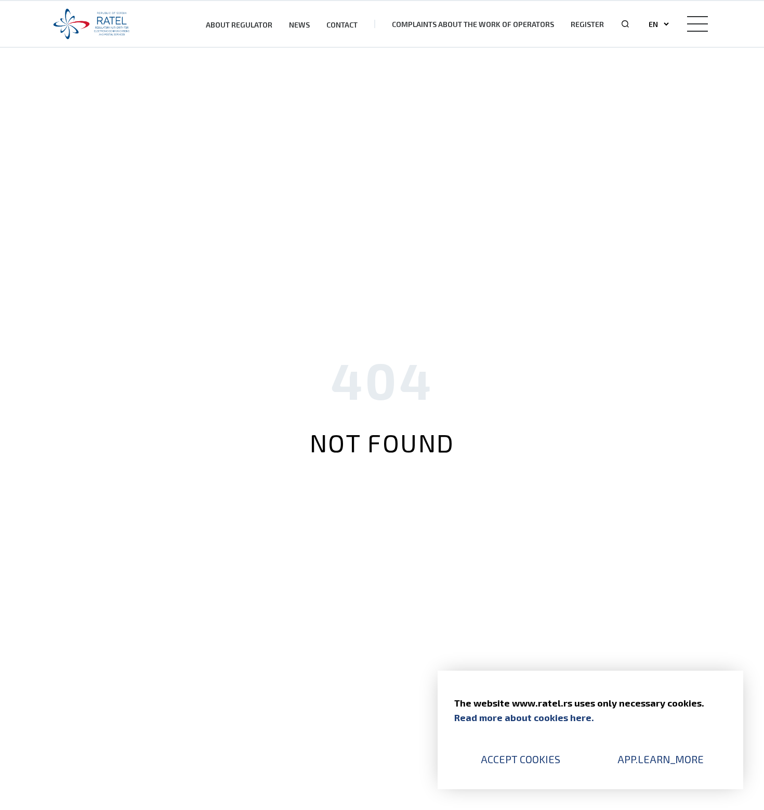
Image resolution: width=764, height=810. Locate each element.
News (299, 24)
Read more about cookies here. (524, 717)
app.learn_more (660, 759)
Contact (342, 24)
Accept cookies (520, 759)
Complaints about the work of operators (473, 24)
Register (587, 24)
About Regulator (239, 24)
